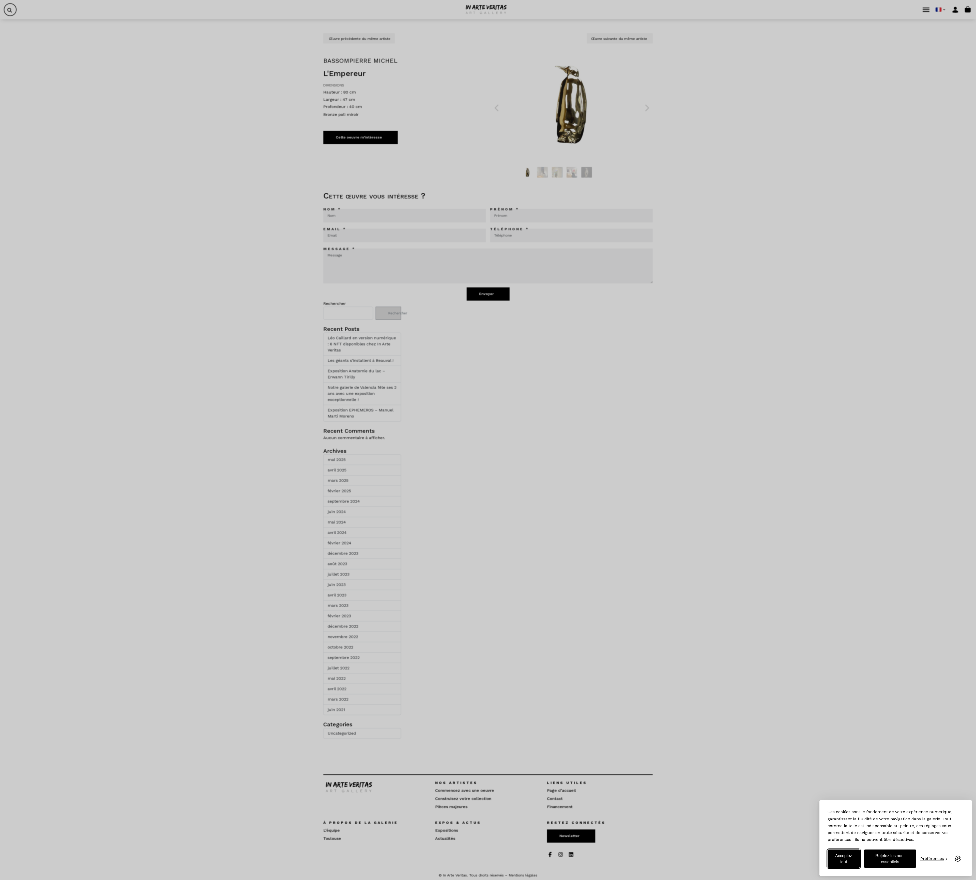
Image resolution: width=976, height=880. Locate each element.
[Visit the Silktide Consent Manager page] (958, 859)
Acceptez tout (843, 858)
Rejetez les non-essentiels (890, 858)
